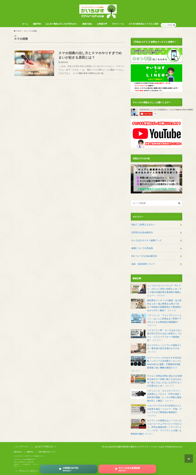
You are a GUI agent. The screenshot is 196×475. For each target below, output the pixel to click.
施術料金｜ (30, 452)
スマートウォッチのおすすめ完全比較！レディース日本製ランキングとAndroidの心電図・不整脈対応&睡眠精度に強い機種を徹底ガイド (156, 364)
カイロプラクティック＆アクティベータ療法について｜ (29, 456)
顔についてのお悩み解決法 (144, 256)
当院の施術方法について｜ (47, 452)
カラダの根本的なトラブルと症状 (143, 24)
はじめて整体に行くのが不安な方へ (62, 24)
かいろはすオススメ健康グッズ (146, 240)
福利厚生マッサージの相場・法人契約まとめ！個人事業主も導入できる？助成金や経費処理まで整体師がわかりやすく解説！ (164, 305)
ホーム (25, 24)
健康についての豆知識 (142, 248)
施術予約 (37, 24)
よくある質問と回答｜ (26, 464)
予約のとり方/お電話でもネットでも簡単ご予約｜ (24, 461)
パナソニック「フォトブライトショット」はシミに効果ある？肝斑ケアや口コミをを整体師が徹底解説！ (164, 320)
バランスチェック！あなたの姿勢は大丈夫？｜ (25, 459)
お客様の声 (102, 24)
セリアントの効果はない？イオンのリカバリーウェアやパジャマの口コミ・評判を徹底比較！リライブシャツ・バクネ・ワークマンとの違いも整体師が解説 (156, 427)
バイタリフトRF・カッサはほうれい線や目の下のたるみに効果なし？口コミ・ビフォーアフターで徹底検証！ (164, 335)
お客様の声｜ (16, 464)
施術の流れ (87, 24)
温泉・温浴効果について (143, 264)
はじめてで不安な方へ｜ (46, 446)
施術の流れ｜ (18, 452)
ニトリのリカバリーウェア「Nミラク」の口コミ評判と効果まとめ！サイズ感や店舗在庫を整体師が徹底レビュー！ (164, 290)
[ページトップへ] (189, 458)
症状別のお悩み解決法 (142, 232)
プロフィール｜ (36, 464)
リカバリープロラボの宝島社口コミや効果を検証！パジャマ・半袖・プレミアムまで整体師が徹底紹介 (164, 410)
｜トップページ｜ (22, 446)
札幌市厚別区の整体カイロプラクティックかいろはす (141, 446)
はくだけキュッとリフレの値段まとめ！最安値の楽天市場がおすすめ (164, 348)
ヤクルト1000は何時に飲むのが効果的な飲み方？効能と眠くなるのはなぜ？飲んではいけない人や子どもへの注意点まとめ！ (164, 381)
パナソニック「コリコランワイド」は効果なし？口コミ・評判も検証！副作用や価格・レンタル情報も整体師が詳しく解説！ (164, 395)
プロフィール (118, 24)
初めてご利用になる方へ (143, 224)
